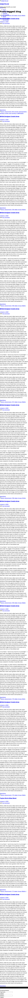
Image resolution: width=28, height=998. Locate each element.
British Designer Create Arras (9, 19)
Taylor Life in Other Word (8, 798)
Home (1, 7)
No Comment (6, 23)
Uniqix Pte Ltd (4, 4)
